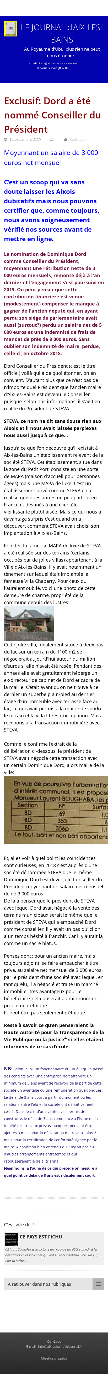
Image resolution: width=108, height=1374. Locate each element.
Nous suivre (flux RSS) (55, 68)
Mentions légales (54, 1358)
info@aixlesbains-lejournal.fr (60, 63)
